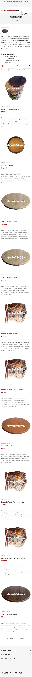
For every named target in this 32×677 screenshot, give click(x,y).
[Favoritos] (29, 76)
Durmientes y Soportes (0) (12, 60)
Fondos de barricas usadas (10, 109)
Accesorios (17, 20)
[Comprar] (3, 101)
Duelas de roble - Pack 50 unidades (13, 558)
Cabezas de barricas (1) (11, 56)
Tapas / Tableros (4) (10, 62)
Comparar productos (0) (23, 66)
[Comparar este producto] (29, 79)
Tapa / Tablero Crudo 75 (9, 277)
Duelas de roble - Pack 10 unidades (12, 390)
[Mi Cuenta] (22, 14)
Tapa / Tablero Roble (8, 446)
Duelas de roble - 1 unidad (9, 334)
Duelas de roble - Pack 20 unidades (13, 502)
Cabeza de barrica (7, 165)
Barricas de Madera (5, 106)
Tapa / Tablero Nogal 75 (9, 614)
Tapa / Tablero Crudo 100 (9, 221)
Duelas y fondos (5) (10, 58)
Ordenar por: (4, 70)
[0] (25, 14)
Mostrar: (19, 70)
